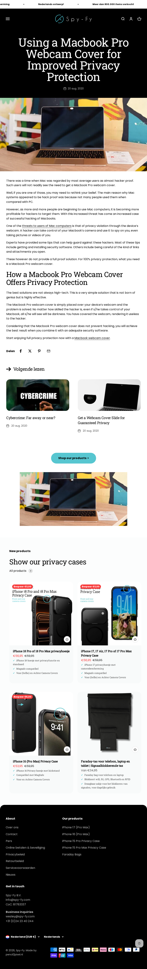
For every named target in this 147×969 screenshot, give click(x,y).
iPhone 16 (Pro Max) (76, 834)
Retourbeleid (15, 861)
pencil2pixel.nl (14, 954)
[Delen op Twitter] (30, 351)
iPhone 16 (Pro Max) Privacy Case (35, 761)
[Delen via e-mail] (48, 351)
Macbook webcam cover (92, 338)
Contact (12, 834)
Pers (9, 841)
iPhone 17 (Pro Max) (76, 827)
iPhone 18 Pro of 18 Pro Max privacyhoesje (41, 651)
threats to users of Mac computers (47, 226)
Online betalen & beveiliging (25, 848)
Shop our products (73, 458)
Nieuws (10, 875)
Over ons (12, 827)
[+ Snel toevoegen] (67, 639)
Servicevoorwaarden (20, 868)
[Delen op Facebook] (20, 351)
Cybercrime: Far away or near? (30, 417)
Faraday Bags (71, 854)
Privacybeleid (15, 854)
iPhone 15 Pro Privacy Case (81, 841)
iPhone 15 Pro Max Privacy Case (84, 848)
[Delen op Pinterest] (39, 351)
